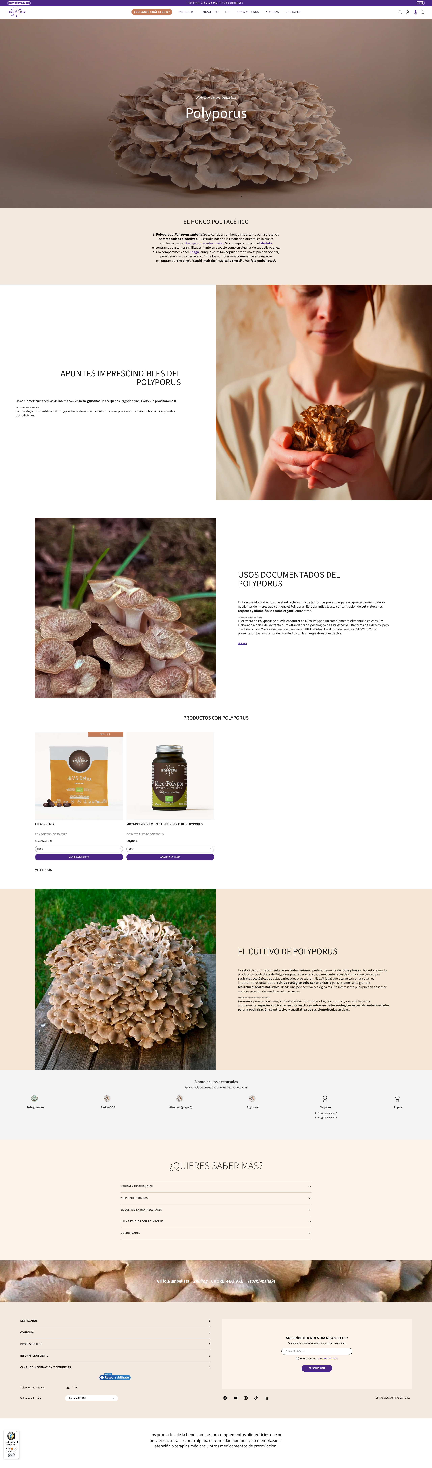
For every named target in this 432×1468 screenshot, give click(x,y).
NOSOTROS (210, 12)
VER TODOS (43, 870)
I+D (227, 12)
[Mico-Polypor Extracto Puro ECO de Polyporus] (170, 776)
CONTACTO (293, 12)
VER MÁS (242, 643)
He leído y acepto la (319, 1358)
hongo (63, 411)
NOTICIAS (272, 12)
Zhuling (200, 1281)
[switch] (11, 1455)
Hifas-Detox (44, 824)
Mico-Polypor (314, 621)
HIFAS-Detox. (314, 629)
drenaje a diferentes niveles (204, 243)
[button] (423, 12)
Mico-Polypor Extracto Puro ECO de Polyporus (164, 824)
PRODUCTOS (187, 12)
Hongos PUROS (247, 12)
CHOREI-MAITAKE (227, 1281)
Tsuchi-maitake (261, 1281)
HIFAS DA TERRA (402, 1398)
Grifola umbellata (173, 1281)
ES (68, 1387)
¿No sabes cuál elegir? (152, 12)
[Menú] (17, 1432)
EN (75, 1387)
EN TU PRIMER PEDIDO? (215, 3)
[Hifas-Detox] (79, 776)
